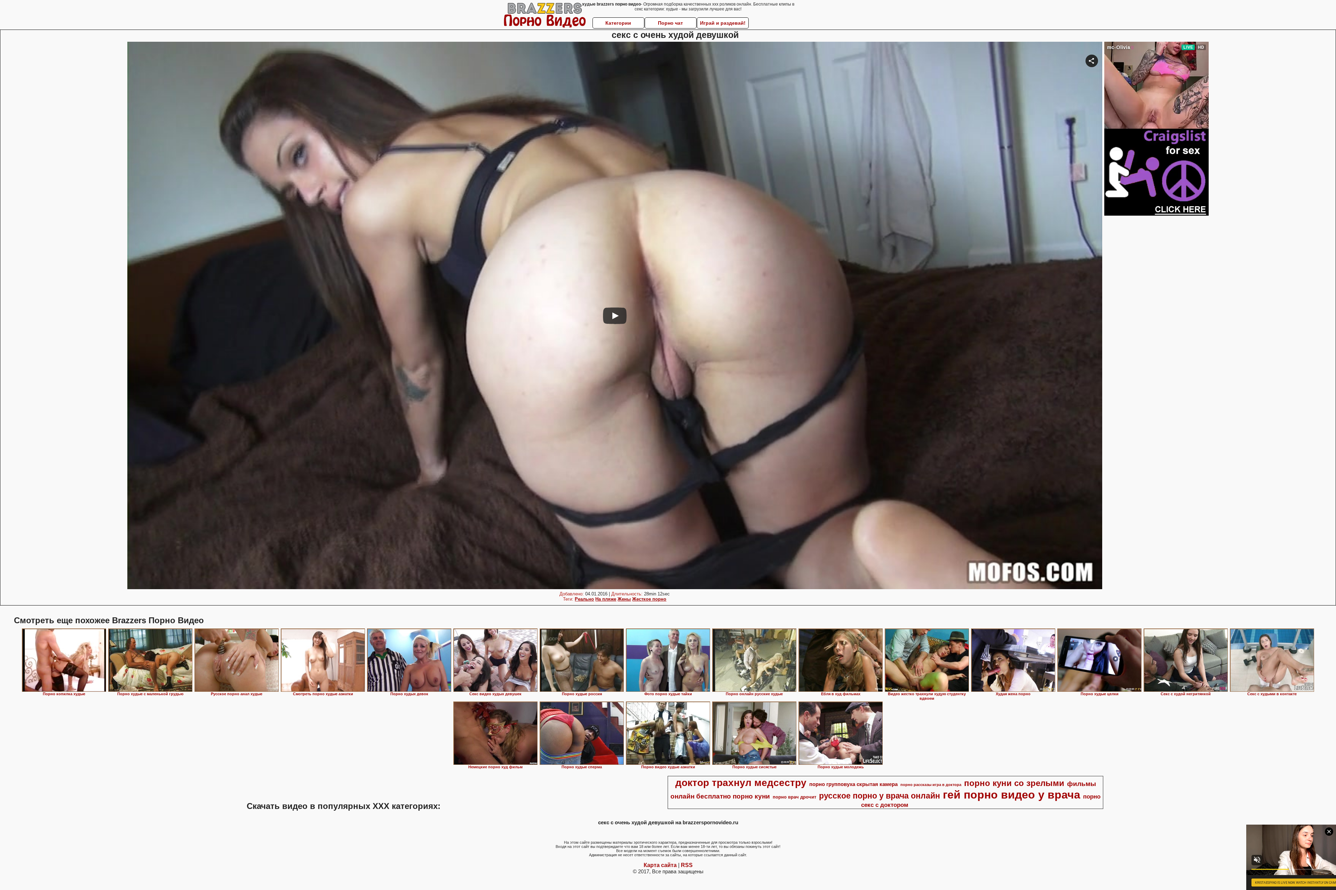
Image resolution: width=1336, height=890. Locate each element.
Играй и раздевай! (723, 23)
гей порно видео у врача (1011, 794)
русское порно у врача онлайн (879, 795)
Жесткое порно (649, 599)
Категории (618, 23)
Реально (584, 599)
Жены (624, 599)
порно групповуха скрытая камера (853, 784)
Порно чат (670, 23)
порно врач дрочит (794, 797)
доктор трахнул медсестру (740, 782)
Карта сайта (660, 865)
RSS (687, 865)
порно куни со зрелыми (1014, 783)
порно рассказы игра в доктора (930, 785)
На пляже (605, 599)
